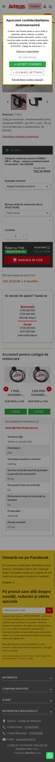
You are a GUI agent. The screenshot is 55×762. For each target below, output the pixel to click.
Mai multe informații (27, 57)
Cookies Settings (27, 72)
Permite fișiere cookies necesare (27, 79)
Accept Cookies (27, 64)
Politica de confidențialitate (27, 51)
